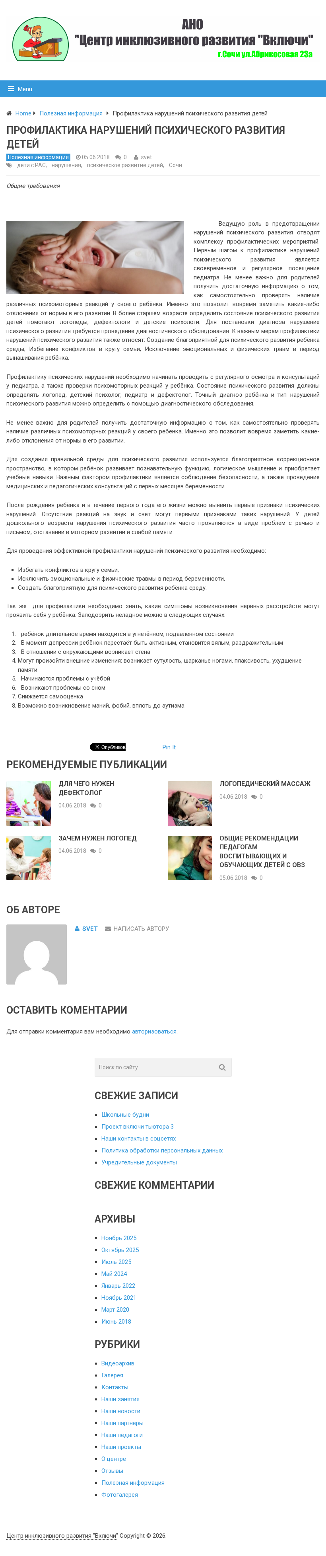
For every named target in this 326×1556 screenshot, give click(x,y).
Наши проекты (121, 1447)
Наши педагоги (122, 1435)
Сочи (175, 165)
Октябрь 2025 (120, 1250)
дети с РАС (31, 165)
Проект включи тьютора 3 (137, 1126)
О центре (113, 1458)
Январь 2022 (118, 1285)
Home (23, 113)
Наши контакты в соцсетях (138, 1138)
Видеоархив (117, 1363)
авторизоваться (154, 1031)
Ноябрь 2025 (118, 1238)
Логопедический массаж (264, 784)
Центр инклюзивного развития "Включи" (62, 1535)
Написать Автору (141, 928)
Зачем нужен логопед (97, 838)
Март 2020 (115, 1309)
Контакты (114, 1387)
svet (146, 157)
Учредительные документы (139, 1162)
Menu (25, 89)
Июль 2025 (116, 1261)
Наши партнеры (122, 1423)
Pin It (169, 747)
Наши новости (120, 1411)
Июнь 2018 (116, 1321)
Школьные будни (125, 1114)
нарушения (66, 165)
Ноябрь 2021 (118, 1297)
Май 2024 (114, 1273)
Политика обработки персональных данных (162, 1150)
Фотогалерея (119, 1494)
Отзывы (112, 1470)
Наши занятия (120, 1399)
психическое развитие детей (125, 165)
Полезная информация (71, 113)
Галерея (112, 1375)
